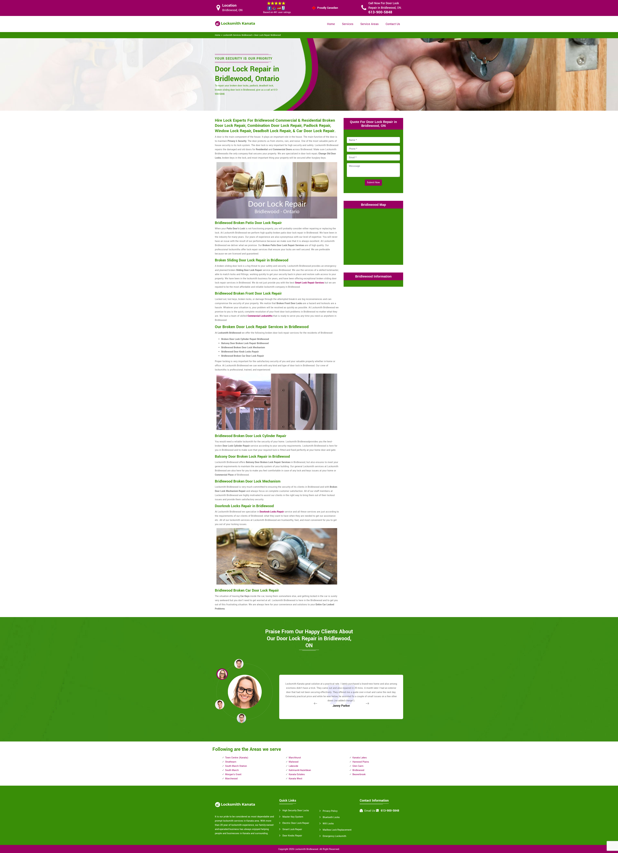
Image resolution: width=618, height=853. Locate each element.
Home (331, 24)
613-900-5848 (380, 12)
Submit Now (373, 182)
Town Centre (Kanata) (236, 757)
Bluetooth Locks (331, 817)
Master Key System (292, 817)
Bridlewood (358, 770)
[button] (241, 718)
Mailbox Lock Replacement (337, 830)
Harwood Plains (360, 762)
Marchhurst (295, 757)
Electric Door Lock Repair (295, 823)
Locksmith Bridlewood (306, 849)
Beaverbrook (358, 774)
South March (232, 770)
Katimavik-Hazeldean (300, 770)
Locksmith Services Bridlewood (237, 35)
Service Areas (369, 24)
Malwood (293, 762)
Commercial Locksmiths (260, 316)
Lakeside (293, 766)
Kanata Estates (297, 774)
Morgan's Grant (233, 774)
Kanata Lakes (359, 757)
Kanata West (295, 778)
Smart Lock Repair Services (309, 282)
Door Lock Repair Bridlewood (267, 35)
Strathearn (230, 762)
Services (347, 24)
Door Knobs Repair (292, 835)
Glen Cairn (357, 766)
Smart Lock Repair (292, 829)
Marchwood (231, 778)
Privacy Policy (330, 811)
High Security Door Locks (295, 810)
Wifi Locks (328, 823)
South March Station (236, 766)
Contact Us (393, 24)
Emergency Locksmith (334, 836)
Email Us (370, 811)
